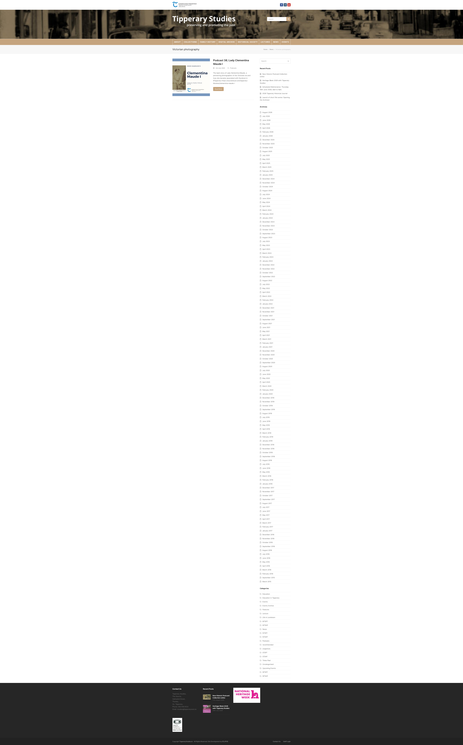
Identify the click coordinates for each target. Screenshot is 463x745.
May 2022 (266, 288)
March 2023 (266, 253)
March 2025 (266, 167)
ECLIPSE (225, 741)
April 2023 (266, 249)
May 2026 (266, 124)
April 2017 (266, 519)
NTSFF (265, 633)
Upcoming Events (269, 668)
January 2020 (267, 394)
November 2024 (268, 183)
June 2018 (266, 468)
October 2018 (267, 452)
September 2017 (268, 499)
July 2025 (266, 155)
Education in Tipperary (270, 598)
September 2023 (268, 234)
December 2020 (268, 351)
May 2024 (266, 202)
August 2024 (267, 191)
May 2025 (266, 159)
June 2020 (266, 374)
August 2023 (267, 237)
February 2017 (267, 527)
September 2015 (268, 578)
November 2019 (268, 402)
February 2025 (267, 171)
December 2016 (268, 535)
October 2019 (267, 406)
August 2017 (267, 503)
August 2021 (267, 323)
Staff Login (287, 741)
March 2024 (266, 210)
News (264, 629)
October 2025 (267, 147)
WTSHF (265, 676)
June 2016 (266, 558)
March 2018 (266, 476)
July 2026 (266, 116)
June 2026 (266, 120)
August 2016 (267, 550)
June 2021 (266, 327)
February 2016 (267, 574)
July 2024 (266, 194)
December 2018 (268, 445)
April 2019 (266, 429)
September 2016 (268, 546)
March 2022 (266, 296)
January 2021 (267, 347)
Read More (218, 89)
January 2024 (267, 218)
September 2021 (268, 319)
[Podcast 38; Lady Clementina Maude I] (191, 77)
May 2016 (266, 562)
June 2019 (266, 421)
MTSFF (265, 621)
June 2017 (266, 511)
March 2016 (266, 570)
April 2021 (266, 335)
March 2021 (266, 339)
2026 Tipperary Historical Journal (274, 93)
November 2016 (268, 538)
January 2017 (267, 531)
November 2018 (268, 449)
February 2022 (267, 300)
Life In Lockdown (268, 617)
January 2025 (267, 175)
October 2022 (267, 273)
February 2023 (267, 257)
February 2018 (267, 480)
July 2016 (265, 554)
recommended (267, 645)
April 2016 (266, 566)
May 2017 (265, 515)
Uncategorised (268, 664)
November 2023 (268, 226)
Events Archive (268, 606)
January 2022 (267, 304)
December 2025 (268, 140)
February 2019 (267, 437)
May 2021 (266, 331)
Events (265, 602)
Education (266, 594)
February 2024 (267, 214)
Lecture (265, 613)
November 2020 (268, 355)
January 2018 (267, 484)
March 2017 (266, 523)
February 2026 (267, 132)
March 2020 (266, 386)
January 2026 (267, 136)
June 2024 (266, 198)
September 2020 (268, 363)
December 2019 (268, 398)
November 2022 (268, 269)
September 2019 (268, 409)
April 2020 (266, 382)
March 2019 (266, 433)
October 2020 (267, 359)
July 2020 (266, 370)
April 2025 (266, 163)
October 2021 (267, 316)
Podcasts (233, 68)
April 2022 (266, 292)
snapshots (266, 649)
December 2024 (268, 179)
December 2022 (268, 265)
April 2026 (266, 128)
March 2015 (266, 582)
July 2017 (265, 507)
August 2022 (267, 280)
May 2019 (266, 425)
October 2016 (267, 542)
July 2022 (266, 284)
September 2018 (268, 456)
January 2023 (267, 261)
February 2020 (267, 390)
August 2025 (267, 151)
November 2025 (268, 144)
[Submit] (288, 61)
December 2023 (268, 222)
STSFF (264, 653)
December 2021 (268, 308)
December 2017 (268, 488)
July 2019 (265, 417)
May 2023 (266, 245)
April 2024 (266, 206)
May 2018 (266, 472)
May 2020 (266, 378)
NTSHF (265, 637)
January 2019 (267, 441)
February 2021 (267, 343)
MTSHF (265, 625)
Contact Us (276, 741)
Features (265, 609)
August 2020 (267, 366)
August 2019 (267, 413)
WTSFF (265, 672)
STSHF (265, 656)
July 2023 (266, 241)
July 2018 (265, 464)
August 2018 (267, 460)
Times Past (266, 660)
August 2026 (267, 112)
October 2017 (267, 495)
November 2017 (268, 491)
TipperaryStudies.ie (186, 741)
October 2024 (267, 187)
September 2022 (268, 276)
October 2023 (267, 230)
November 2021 (268, 312)
